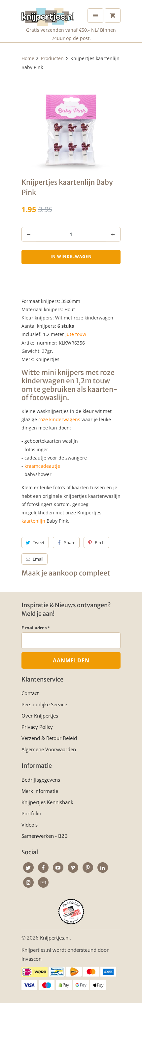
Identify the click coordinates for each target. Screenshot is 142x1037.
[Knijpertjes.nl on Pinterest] (88, 867)
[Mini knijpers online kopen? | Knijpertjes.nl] (71, 122)
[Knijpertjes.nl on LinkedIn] (102, 867)
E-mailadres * (35, 628)
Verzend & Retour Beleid (49, 738)
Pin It (100, 542)
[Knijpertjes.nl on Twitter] (28, 867)
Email (38, 559)
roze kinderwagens (59, 419)
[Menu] (95, 15)
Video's (29, 824)
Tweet (39, 542)
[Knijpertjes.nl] (47, 15)
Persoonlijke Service (44, 704)
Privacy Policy (37, 726)
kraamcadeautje (42, 466)
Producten (52, 58)
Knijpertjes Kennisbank (47, 802)
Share (69, 542)
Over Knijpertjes (39, 715)
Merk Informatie (39, 791)
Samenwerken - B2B (44, 836)
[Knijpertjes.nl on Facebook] (43, 867)
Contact (30, 693)
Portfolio (31, 813)
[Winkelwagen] (113, 15)
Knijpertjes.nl (55, 937)
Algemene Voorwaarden (48, 749)
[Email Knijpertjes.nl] (43, 882)
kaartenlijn (33, 521)
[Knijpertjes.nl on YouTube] (58, 867)
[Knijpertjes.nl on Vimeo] (73, 867)
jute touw (75, 334)
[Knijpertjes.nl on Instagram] (28, 882)
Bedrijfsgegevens (40, 779)
